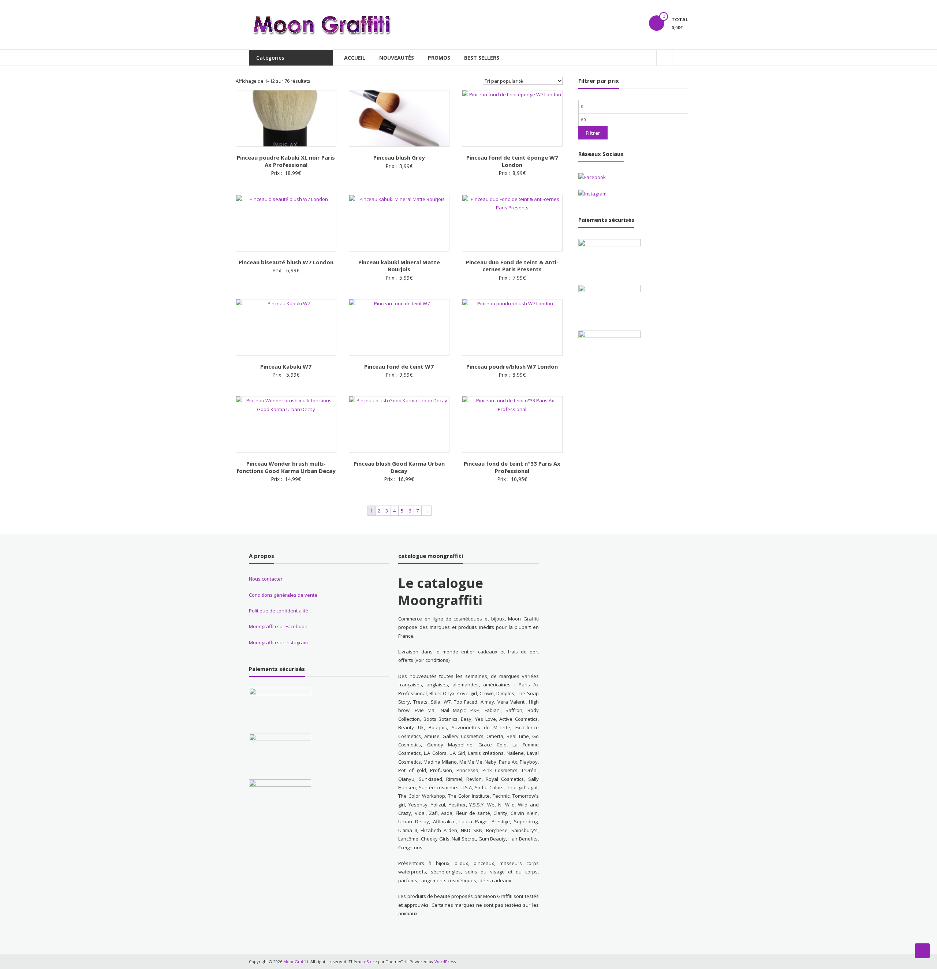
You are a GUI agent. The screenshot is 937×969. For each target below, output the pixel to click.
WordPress (445, 961)
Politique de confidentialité (278, 610)
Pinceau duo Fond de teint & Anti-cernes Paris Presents (512, 265)
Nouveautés (396, 57)
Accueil (354, 57)
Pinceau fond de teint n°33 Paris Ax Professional (512, 467)
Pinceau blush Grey (399, 157)
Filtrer (593, 133)
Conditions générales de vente (283, 595)
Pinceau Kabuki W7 (285, 366)
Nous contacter (266, 578)
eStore (370, 961)
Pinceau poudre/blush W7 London (512, 366)
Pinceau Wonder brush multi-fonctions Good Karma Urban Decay (286, 467)
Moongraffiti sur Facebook (278, 626)
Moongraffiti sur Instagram (278, 642)
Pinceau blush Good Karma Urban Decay (399, 467)
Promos (439, 57)
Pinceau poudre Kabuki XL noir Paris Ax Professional (286, 161)
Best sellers (481, 57)
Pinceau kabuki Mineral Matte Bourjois (399, 265)
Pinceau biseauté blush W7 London (286, 262)
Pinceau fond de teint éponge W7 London (512, 161)
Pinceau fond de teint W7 (399, 366)
